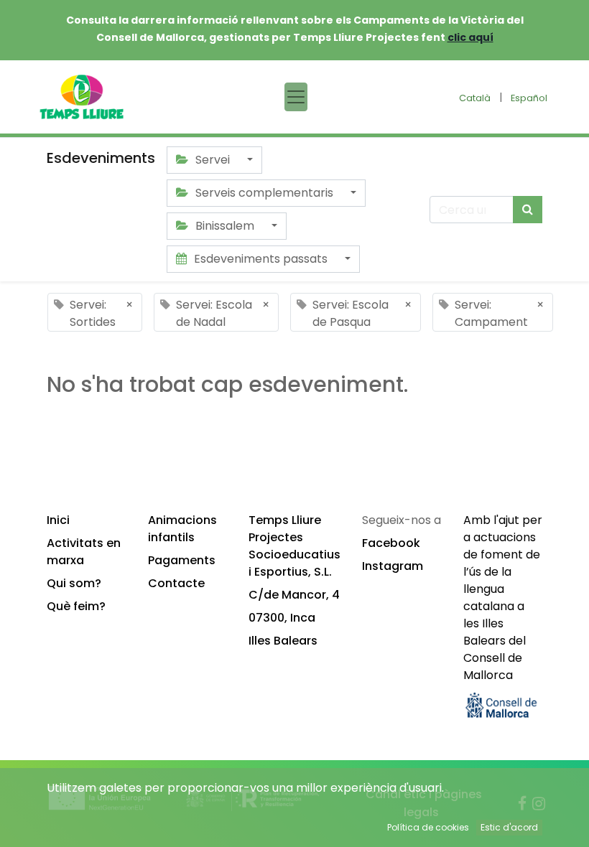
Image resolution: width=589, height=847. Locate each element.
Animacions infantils (182, 529)
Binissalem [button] (225, 225)
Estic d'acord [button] (509, 827)
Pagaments (181, 560)
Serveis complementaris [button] (264, 192)
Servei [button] (213, 159)
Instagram (392, 566)
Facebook (391, 543)
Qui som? (74, 583)
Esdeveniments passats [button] (260, 259)
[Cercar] (527, 209)
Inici (58, 520)
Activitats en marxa (84, 551)
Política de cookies (428, 827)
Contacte (176, 583)
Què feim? (76, 606)
